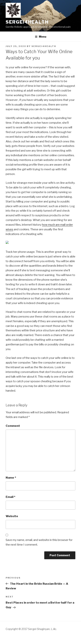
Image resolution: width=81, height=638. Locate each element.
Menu (42, 36)
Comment (13, 426)
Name (11, 477)
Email (10, 497)
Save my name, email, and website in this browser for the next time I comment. (39, 542)
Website (12, 516)
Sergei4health (27, 22)
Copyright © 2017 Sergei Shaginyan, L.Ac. (31, 629)
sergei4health (43, 46)
